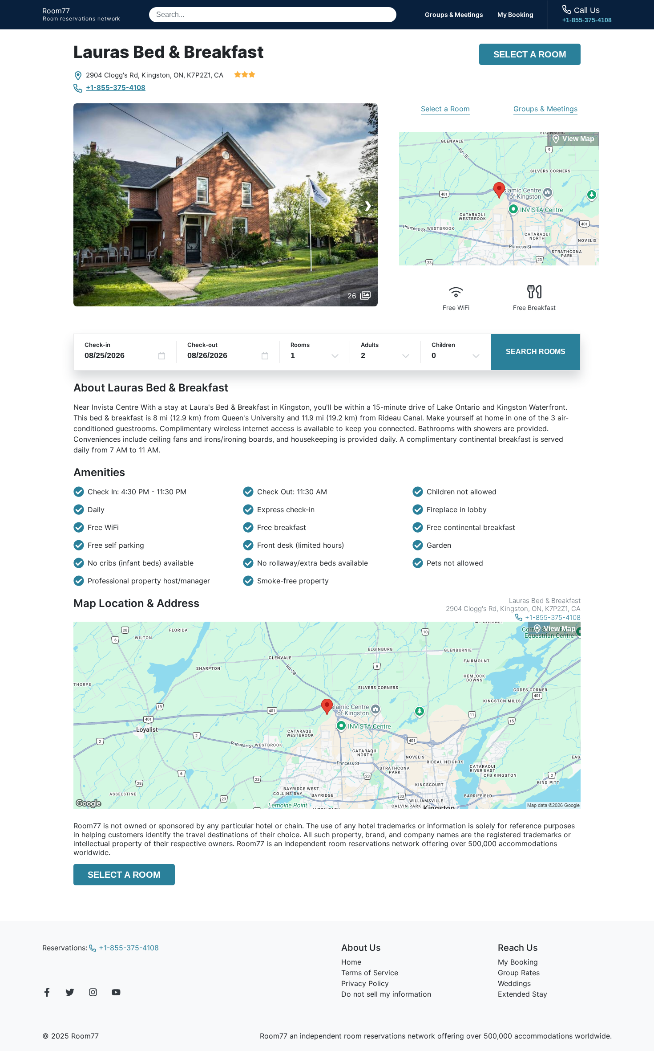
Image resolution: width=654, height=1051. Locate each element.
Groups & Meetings (454, 15)
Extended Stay (522, 994)
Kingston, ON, (163, 75)
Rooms (300, 344)
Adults (370, 344)
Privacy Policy (365, 983)
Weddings (514, 983)
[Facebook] (46, 993)
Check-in (97, 344)
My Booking (515, 15)
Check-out (202, 344)
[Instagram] (93, 993)
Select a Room (529, 54)
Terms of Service (369, 972)
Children (443, 344)
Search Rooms (535, 351)
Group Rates (519, 972)
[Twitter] (69, 993)
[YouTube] (116, 993)
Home (351, 961)
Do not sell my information (386, 994)
